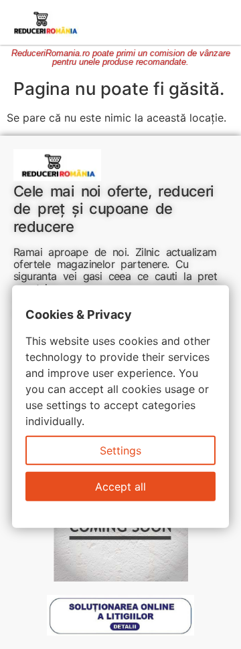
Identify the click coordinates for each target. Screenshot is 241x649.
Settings (120, 450)
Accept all (120, 486)
